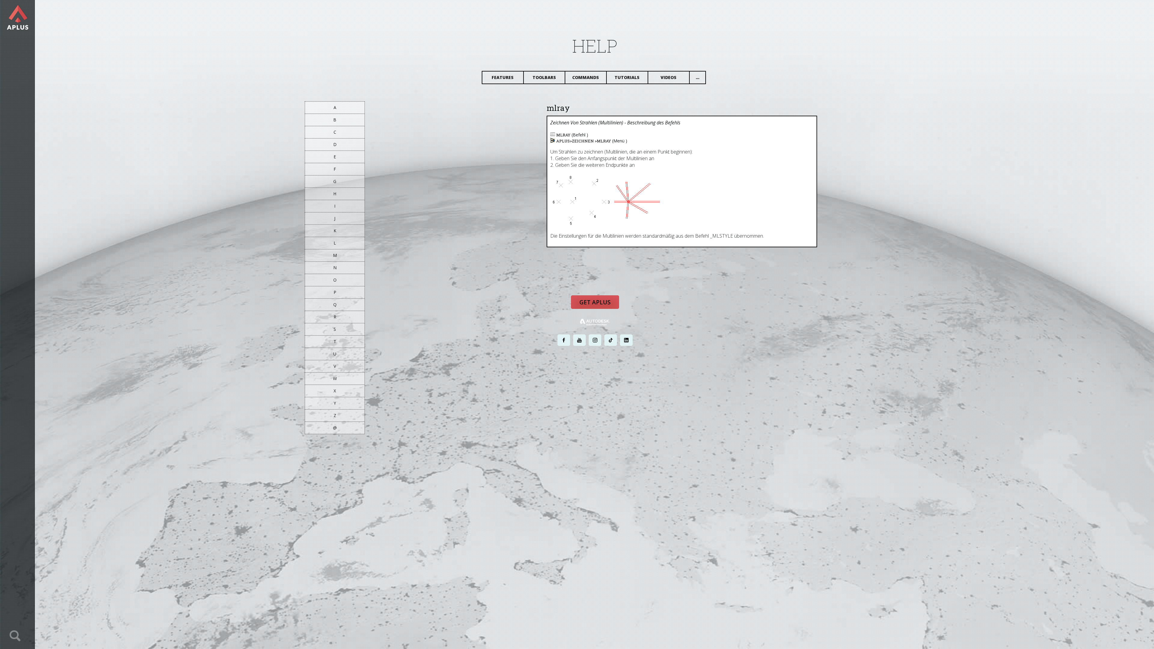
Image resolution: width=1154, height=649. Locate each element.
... (697, 77)
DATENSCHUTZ (582, 378)
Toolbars (544, 77)
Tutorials (627, 77)
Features (503, 77)
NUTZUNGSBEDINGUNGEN (618, 378)
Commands (585, 77)
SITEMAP (647, 378)
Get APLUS (595, 302)
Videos (668, 77)
